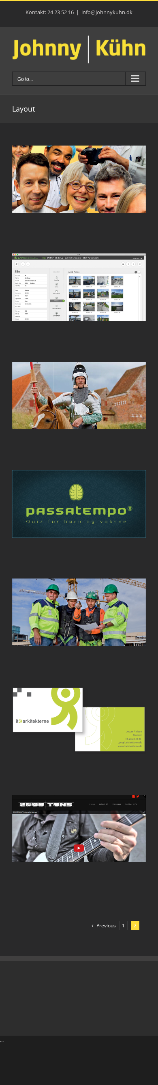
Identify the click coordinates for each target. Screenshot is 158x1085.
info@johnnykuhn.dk (106, 12)
